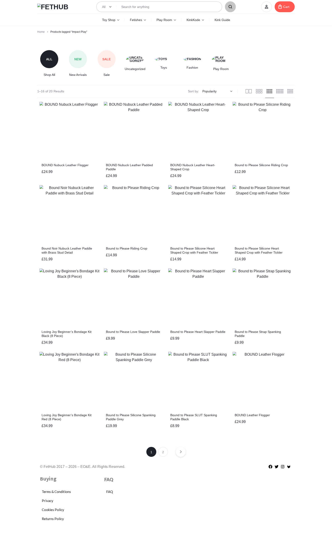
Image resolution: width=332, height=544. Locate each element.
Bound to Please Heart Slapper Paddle (197, 332)
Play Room (164, 20)
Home (41, 31)
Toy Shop (108, 20)
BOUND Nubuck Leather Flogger (65, 165)
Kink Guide (222, 20)
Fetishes (136, 20)
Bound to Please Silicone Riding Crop (261, 165)
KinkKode (193, 20)
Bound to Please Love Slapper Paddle (133, 332)
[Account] (266, 6)
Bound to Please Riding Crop (126, 248)
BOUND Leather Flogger (252, 415)
